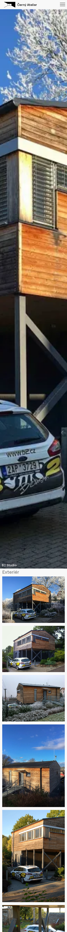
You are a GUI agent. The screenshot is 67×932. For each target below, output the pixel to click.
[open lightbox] (33, 601)
